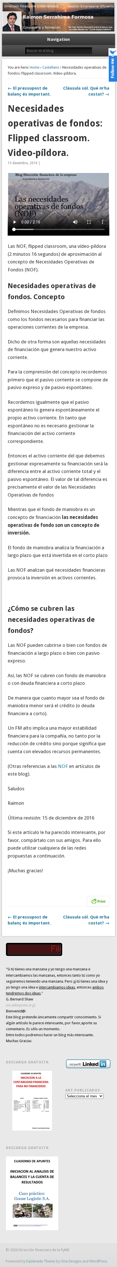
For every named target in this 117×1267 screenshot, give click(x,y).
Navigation (58, 39)
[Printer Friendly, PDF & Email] (98, 900)
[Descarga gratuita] (32, 1101)
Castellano (50, 67)
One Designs (71, 1261)
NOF (63, 766)
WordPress (98, 1261)
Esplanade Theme (40, 1261)
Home (34, 67)
